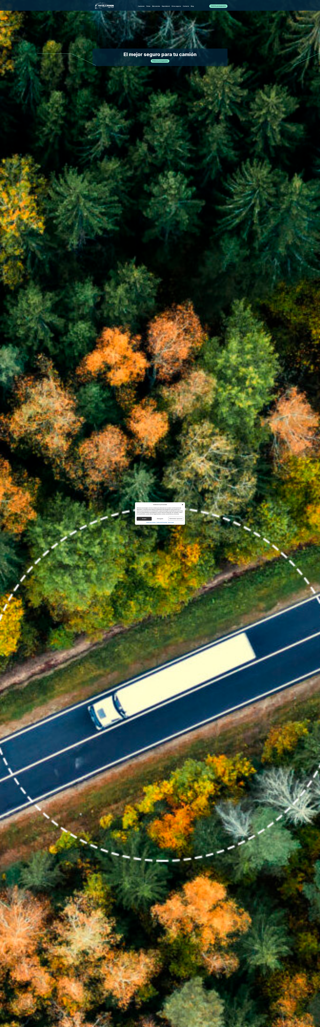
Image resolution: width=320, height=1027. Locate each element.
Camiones (141, 6)
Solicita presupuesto (218, 6)
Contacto (186, 6)
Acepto (144, 519)
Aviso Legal (171, 522)
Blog (192, 6)
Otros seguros (176, 6)
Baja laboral (166, 6)
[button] (182, 504)
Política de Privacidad (161, 522)
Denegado (160, 519)
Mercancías (156, 6)
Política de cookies (151, 522)
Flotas (148, 6)
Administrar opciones (175, 519)
